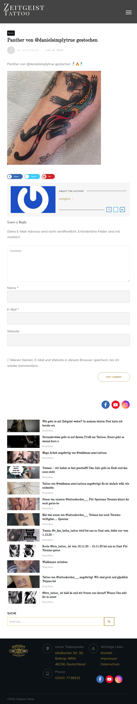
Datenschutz (110, 664)
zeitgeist (64, 198)
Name (12, 288)
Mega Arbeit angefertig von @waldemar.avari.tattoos (74, 453)
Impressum (109, 658)
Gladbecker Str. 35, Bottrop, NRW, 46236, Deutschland (70, 658)
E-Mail (13, 309)
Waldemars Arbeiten (55, 562)
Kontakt (106, 653)
